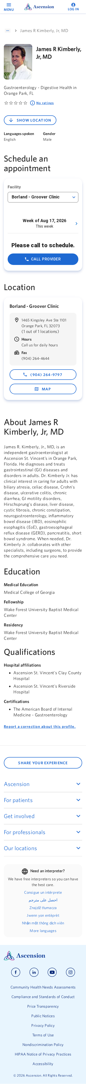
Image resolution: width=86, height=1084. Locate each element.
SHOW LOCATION (34, 120)
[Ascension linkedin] (34, 972)
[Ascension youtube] (52, 972)
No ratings (45, 103)
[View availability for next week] (76, 223)
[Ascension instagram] (70, 972)
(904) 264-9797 (46, 374)
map (46, 389)
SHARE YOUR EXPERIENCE (43, 763)
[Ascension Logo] (43, 955)
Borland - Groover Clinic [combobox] (36, 196)
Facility (14, 187)
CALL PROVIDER (46, 259)
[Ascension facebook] (15, 972)
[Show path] (8, 31)
